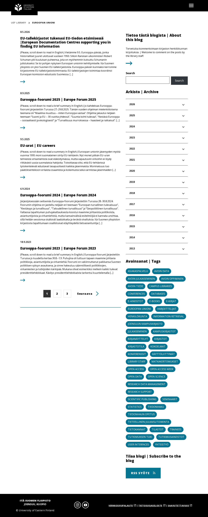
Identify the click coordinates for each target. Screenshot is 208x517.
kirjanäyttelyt (138, 339)
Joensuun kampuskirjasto (145, 324)
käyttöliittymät (163, 354)
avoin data (161, 271)
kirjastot (160, 339)
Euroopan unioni (139, 308)
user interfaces (138, 444)
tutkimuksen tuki (140, 437)
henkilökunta (137, 316)
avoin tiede (135, 286)
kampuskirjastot (164, 331)
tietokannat (136, 429)
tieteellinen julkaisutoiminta (148, 422)
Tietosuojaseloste (150, 505)
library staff (136, 361)
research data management (146, 384)
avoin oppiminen (172, 278)
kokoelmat (157, 346)
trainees (175, 429)
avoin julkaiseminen (141, 278)
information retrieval (168, 316)
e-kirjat (171, 301)
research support (140, 391)
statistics (135, 406)
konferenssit (137, 354)
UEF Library (18, 22)
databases (158, 293)
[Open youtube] (85, 505)
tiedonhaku (156, 406)
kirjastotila (136, 346)
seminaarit (169, 399)
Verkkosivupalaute (121, 505)
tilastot (158, 429)
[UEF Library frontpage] (24, 8)
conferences (136, 293)
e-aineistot (135, 301)
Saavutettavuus (178, 505)
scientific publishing (142, 399)
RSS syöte (141, 473)
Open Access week (161, 369)
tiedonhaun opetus (141, 414)
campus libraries (160, 286)
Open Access (136, 369)
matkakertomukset (165, 361)
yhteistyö (161, 444)
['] (129, 64)
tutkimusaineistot (171, 437)
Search (130, 73)
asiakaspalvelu (138, 271)
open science (156, 376)
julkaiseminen (137, 331)
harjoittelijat (166, 308)
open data (135, 376)
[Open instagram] (77, 505)
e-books (154, 301)
